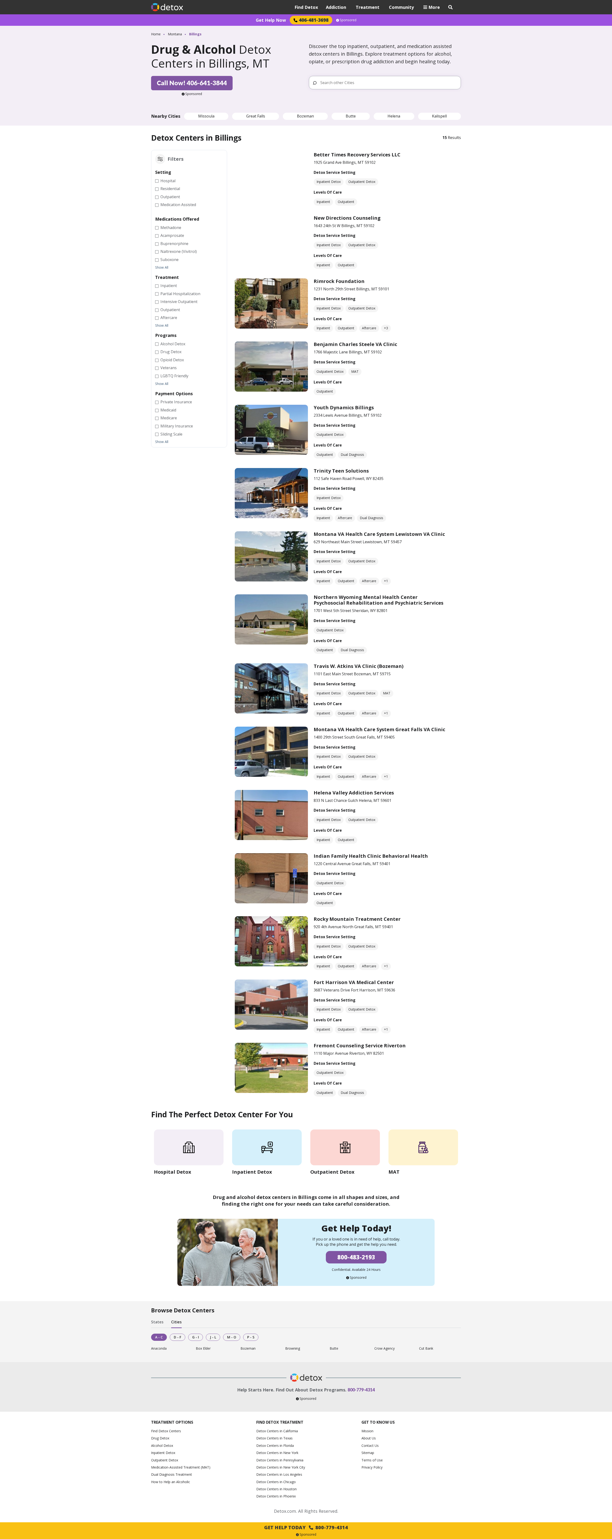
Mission (367, 1431)
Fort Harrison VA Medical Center (354, 982)
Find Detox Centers (166, 1431)
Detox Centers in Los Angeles (279, 1474)
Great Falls (255, 116)
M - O (231, 1337)
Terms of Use (372, 1460)
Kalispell (439, 116)
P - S (250, 1337)
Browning (292, 1349)
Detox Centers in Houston (276, 1489)
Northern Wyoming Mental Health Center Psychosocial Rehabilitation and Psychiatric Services (378, 600)
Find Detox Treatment (279, 1422)
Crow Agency (384, 1349)
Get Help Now (271, 20)
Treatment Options (172, 1422)
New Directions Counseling (347, 218)
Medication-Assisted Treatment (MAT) (180, 1467)
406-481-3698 (313, 20)
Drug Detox (160, 1438)
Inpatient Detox (163, 1452)
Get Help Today (306, 1527)
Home (156, 34)
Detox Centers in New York (277, 1452)
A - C (159, 1337)
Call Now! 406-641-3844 (192, 83)
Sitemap (367, 1452)
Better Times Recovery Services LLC (357, 154)
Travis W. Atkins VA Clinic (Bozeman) (359, 666)
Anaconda (159, 1349)
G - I (195, 1337)
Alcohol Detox (162, 1445)
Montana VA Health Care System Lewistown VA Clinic (379, 534)
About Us (368, 1438)
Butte (351, 116)
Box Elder (203, 1349)
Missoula (206, 116)
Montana (175, 34)
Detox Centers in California (277, 1431)
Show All (161, 267)
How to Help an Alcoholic (170, 1482)
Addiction (336, 7)
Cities (176, 1322)
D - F (177, 1337)
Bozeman (305, 116)
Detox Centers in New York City (280, 1467)
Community (401, 7)
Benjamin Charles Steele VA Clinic (355, 344)
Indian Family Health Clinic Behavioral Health (371, 856)
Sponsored (348, 20)
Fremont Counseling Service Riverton (360, 1045)
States (157, 1322)
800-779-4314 (361, 1389)
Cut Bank (426, 1349)
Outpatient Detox (164, 1460)
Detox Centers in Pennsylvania (279, 1460)
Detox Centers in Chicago (276, 1482)
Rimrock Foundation (339, 281)
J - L (213, 1337)
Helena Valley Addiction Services (354, 792)
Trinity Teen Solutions (341, 471)
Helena (394, 116)
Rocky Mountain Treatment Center (357, 919)
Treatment (367, 7)
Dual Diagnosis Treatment (171, 1474)
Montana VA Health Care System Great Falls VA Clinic (379, 729)
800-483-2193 (356, 1257)
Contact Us (370, 1445)
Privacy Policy (371, 1467)
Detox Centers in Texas (274, 1438)
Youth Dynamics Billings (344, 407)
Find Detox (306, 7)
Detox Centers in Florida (275, 1445)
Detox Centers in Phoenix (276, 1496)
